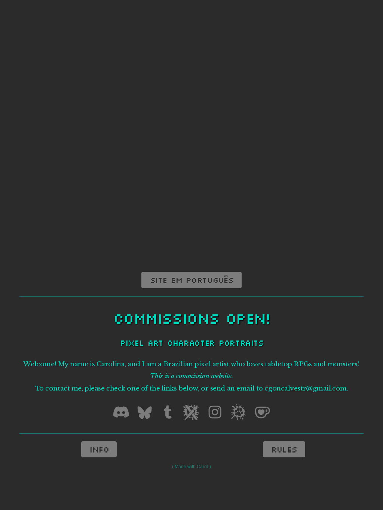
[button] (121, 412)
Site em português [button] (192, 280)
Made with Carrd (191, 466)
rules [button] (284, 449)
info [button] (99, 449)
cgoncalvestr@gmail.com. (306, 388)
